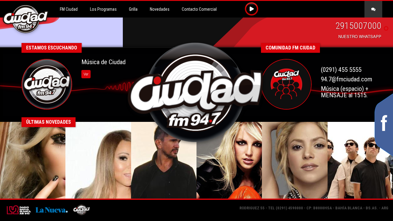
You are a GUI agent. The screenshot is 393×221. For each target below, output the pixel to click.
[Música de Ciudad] (46, 84)
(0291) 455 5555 (341, 69)
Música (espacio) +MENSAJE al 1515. (344, 92)
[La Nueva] (51, 209)
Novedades (159, 9)
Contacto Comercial (199, 9)
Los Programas (103, 9)
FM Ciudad (69, 9)
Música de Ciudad (103, 62)
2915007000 (358, 25)
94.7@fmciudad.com (346, 79)
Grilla (133, 9)
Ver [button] (86, 74)
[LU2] (18, 209)
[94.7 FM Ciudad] (81, 209)
